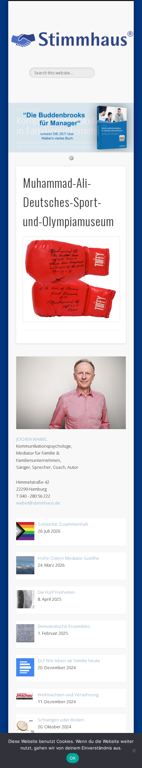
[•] (71, 127)
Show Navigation (118, 12)
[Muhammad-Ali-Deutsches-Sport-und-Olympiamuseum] (71, 279)
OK (73, 758)
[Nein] (133, 750)
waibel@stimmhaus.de (38, 503)
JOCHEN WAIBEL (32, 439)
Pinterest (43, 89)
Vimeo (70, 89)
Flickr (56, 89)
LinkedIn (97, 89)
